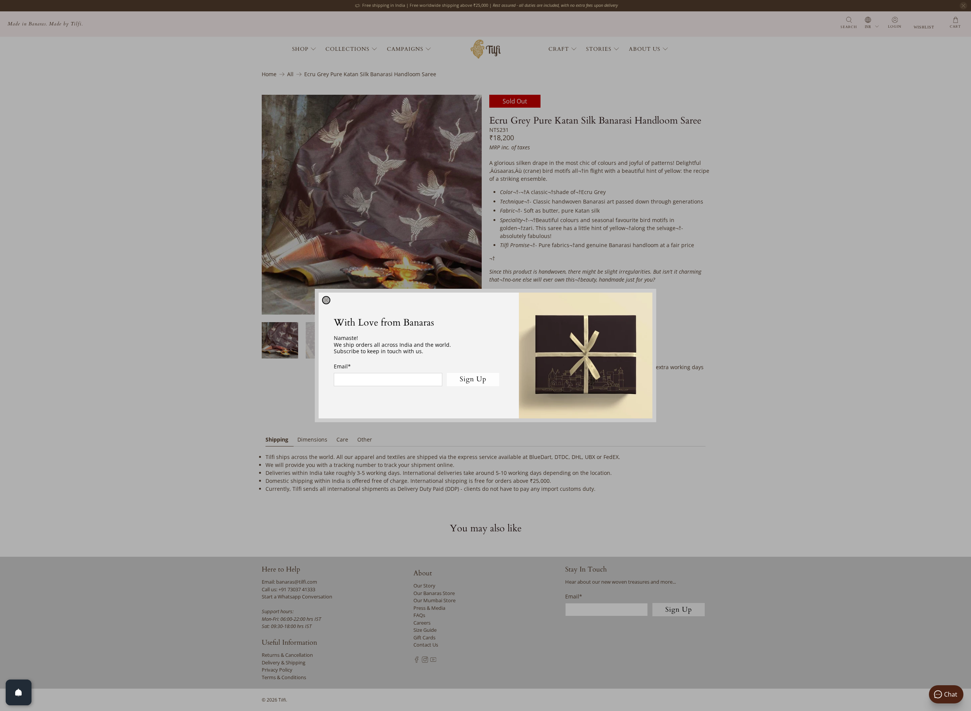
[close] (326, 300)
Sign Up (473, 379)
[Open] (18, 692)
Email (342, 366)
